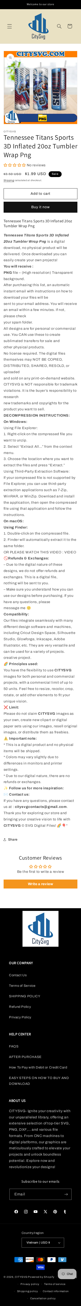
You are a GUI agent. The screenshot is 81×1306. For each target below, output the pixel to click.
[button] (9, 26)
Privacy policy (29, 1284)
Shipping (9, 180)
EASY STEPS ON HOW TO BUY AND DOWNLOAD (39, 1080)
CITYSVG (21, 1277)
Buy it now (40, 207)
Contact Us (18, 975)
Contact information (56, 1291)
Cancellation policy (43, 1298)
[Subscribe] (66, 1194)
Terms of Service (22, 985)
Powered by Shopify (41, 1277)
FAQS (14, 1046)
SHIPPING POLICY (24, 996)
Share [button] (13, 839)
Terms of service (54, 1284)
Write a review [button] (40, 884)
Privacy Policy (20, 1017)
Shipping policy (27, 1291)
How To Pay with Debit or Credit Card (38, 1067)
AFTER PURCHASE (25, 1057)
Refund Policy (20, 1006)
